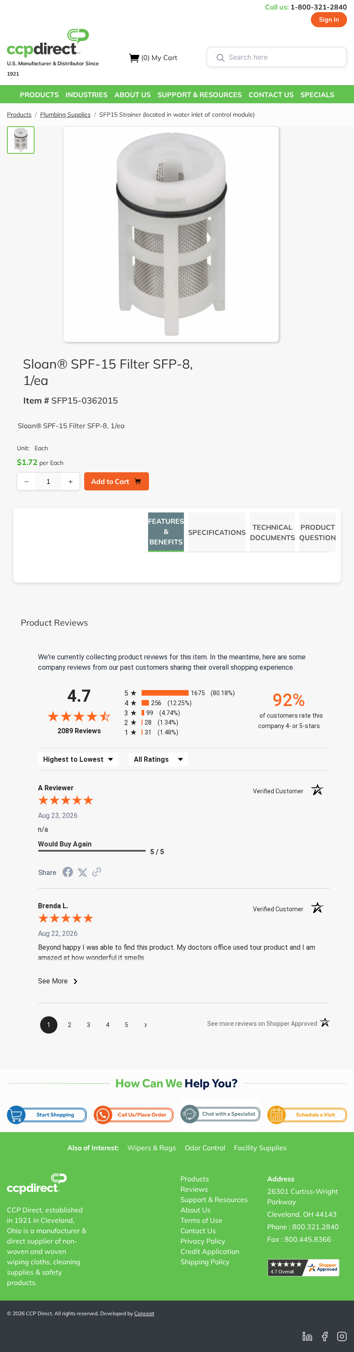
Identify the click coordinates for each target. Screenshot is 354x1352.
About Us (195, 1210)
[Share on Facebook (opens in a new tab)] (68, 873)
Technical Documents (272, 532)
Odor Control (205, 1147)
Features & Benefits (166, 531)
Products (19, 114)
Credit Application (209, 1251)
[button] (39, 94)
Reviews (194, 1189)
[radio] (183, 693)
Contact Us (198, 1230)
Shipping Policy (205, 1261)
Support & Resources (214, 1199)
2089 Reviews (88, 731)
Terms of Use (201, 1220)
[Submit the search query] (220, 57)
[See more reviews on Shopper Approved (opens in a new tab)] (96, 872)
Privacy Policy (202, 1241)
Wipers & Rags (151, 1147)
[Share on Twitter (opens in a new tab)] (82, 872)
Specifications (217, 532)
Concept (144, 1313)
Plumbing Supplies (65, 114)
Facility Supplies (260, 1147)
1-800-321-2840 (319, 7)
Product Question (317, 532)
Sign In (329, 19)
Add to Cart (110, 481)
